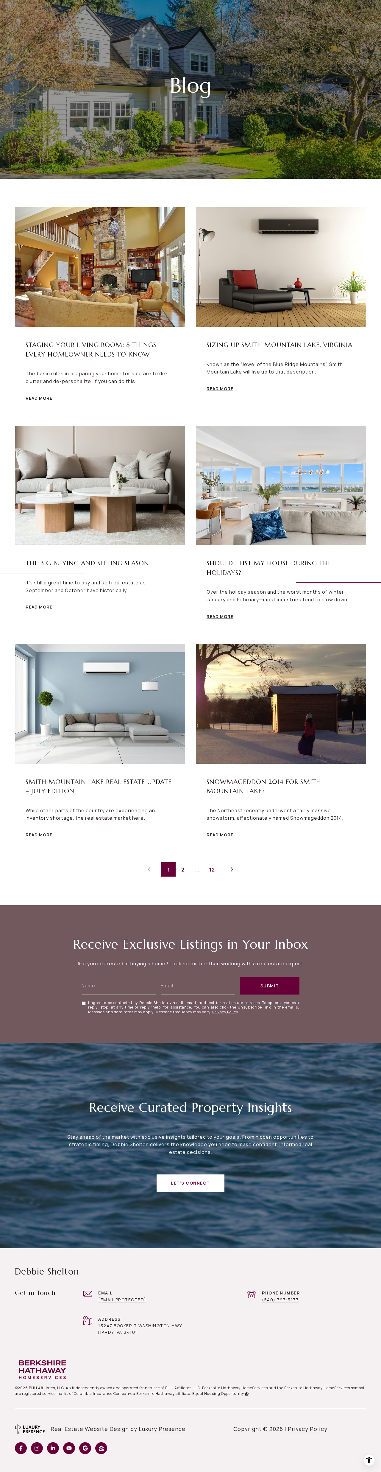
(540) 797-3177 (280, 1300)
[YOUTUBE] (69, 1448)
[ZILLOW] (101, 1448)
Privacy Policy (225, 1011)
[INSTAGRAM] (37, 1448)
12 (212, 869)
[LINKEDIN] (53, 1448)
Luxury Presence (162, 1428)
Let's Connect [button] (190, 1183)
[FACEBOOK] (21, 1448)
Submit (269, 986)
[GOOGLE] (85, 1448)
